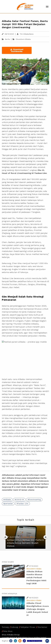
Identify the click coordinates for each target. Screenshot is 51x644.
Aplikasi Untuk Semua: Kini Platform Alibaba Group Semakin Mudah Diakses (25, 543)
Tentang (5, 627)
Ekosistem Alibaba (23, 39)
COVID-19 (20, 500)
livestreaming (35, 500)
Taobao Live (23, 504)
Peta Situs (7, 631)
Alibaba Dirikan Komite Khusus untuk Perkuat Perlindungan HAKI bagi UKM (36, 577)
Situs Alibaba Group (11, 635)
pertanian (9, 504)
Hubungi (14, 627)
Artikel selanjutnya (9, 593)
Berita (7, 39)
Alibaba (8, 500)
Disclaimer (42, 627)
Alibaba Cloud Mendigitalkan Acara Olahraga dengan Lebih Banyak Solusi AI (37, 609)
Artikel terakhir (8, 562)
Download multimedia (17, 50)
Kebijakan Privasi (28, 627)
